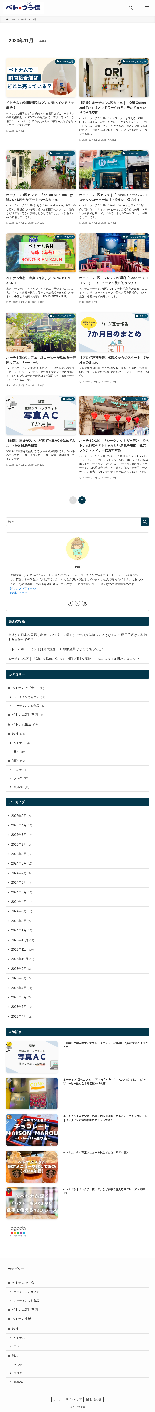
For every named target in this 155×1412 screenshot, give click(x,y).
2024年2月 (21, 921)
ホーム (58, 1399)
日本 (19, 751)
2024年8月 (21, 863)
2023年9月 (21, 968)
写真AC (21, 787)
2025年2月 (21, 844)
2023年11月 (22, 949)
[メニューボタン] (147, 8)
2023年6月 (21, 997)
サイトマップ (74, 1399)
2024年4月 (21, 901)
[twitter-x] (77, 603)
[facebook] (70, 603)
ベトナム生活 (25, 724)
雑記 (18, 760)
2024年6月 (21, 882)
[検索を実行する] (145, 521)
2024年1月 (21, 930)
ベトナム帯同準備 (27, 714)
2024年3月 (21, 911)
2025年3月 (21, 834)
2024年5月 (21, 892)
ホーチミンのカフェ (29, 697)
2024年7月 (21, 873)
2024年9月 (21, 854)
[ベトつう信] (23, 8)
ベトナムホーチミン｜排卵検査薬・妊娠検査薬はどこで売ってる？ (56, 649)
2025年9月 (21, 816)
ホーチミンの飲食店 (29, 705)
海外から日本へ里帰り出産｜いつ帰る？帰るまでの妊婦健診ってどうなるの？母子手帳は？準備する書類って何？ (77, 637)
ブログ (21, 778)
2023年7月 (21, 988)
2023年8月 (21, 978)
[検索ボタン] (131, 8)
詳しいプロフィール (23, 588)
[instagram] (84, 603)
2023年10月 (22, 959)
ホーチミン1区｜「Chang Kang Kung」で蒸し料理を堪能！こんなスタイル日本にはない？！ (75, 658)
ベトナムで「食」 (28, 688)
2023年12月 (22, 940)
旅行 (18, 733)
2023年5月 (21, 1006)
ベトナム (22, 743)
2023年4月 (21, 1016)
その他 (21, 769)
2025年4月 (21, 825)
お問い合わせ (18, 592)
